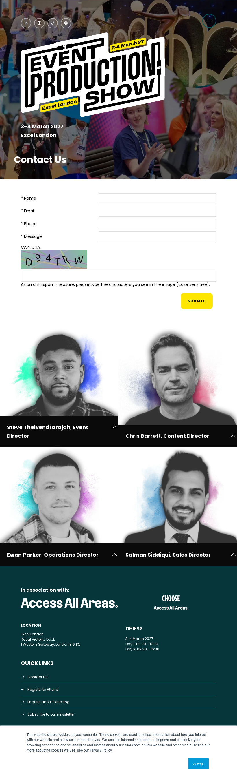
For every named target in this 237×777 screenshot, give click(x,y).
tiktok (52, 23)
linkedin (26, 23)
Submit (197, 300)
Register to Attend (42, 689)
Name (28, 198)
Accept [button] (198, 763)
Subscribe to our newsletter (51, 714)
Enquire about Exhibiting (48, 701)
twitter (66, 23)
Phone (29, 224)
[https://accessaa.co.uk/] (69, 607)
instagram (39, 23)
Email (28, 211)
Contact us (37, 676)
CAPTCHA (30, 247)
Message (31, 236)
